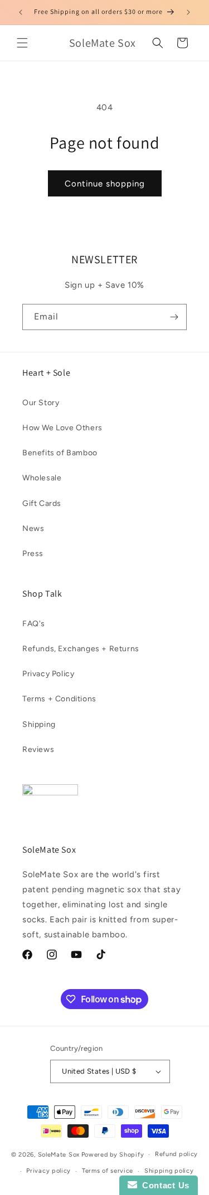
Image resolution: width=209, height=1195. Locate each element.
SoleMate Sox (59, 1154)
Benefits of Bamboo (60, 453)
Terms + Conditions (59, 699)
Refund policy (176, 1154)
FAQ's (33, 623)
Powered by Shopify (112, 1154)
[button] (22, 43)
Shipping (39, 724)
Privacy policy (48, 1170)
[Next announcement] (188, 12)
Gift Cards (41, 503)
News (33, 528)
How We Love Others (62, 427)
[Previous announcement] (20, 12)
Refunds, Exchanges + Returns (80, 648)
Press (32, 553)
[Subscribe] (174, 317)
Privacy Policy (48, 673)
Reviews (38, 749)
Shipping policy (169, 1170)
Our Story (40, 402)
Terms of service (107, 1170)
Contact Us (163, 1185)
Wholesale (41, 478)
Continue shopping (105, 184)
